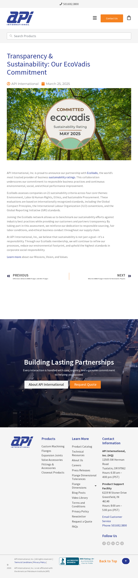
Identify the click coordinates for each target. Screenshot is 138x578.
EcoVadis (92, 173)
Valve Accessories (52, 460)
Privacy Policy (80, 511)
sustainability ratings (62, 177)
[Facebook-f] (104, 543)
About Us (77, 460)
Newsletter (79, 516)
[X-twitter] (113, 543)
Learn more (14, 257)
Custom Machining (53, 446)
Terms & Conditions (23, 562)
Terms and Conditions (78, 504)
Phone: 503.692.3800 (114, 525)
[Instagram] (122, 543)
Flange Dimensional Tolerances (84, 477)
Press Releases (81, 470)
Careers (76, 465)
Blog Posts (79, 492)
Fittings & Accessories (49, 466)
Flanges (46, 451)
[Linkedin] (108, 543)
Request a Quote (82, 521)
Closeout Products (53, 472)
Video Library (80, 497)
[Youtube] (117, 543)
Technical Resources (78, 453)
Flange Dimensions (79, 485)
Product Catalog (82, 446)
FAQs (75, 526)
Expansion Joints (52, 455)
